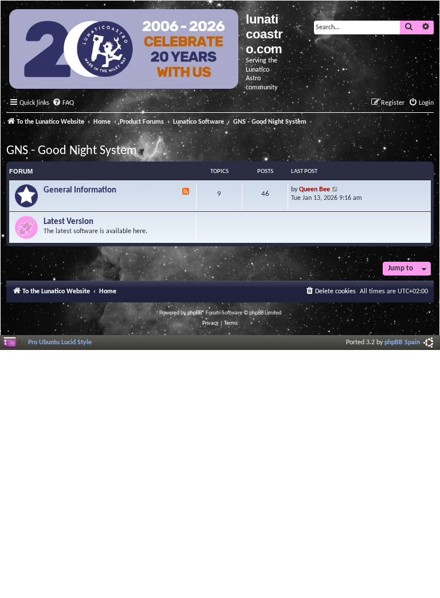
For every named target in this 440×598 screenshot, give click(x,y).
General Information (80, 190)
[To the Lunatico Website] (124, 50)
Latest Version (68, 222)
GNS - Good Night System (71, 151)
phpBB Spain (402, 342)
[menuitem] (63, 103)
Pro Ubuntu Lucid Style (60, 342)
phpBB (194, 313)
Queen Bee (314, 189)
